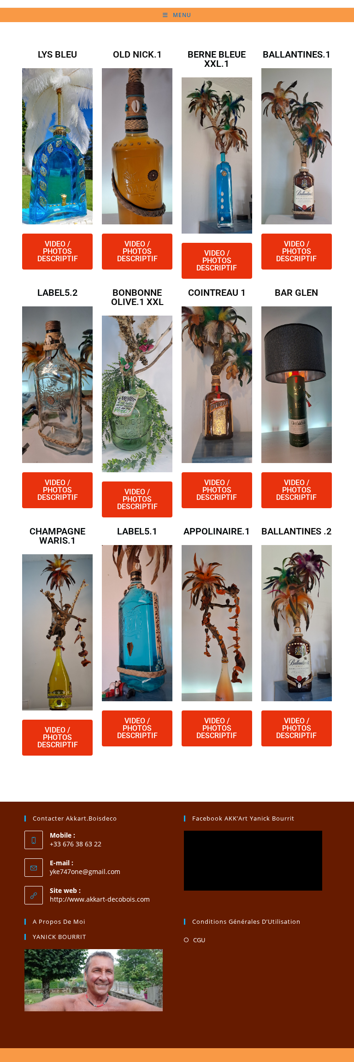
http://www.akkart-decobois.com (100, 899)
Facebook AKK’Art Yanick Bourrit (243, 818)
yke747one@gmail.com (85, 871)
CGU (199, 940)
